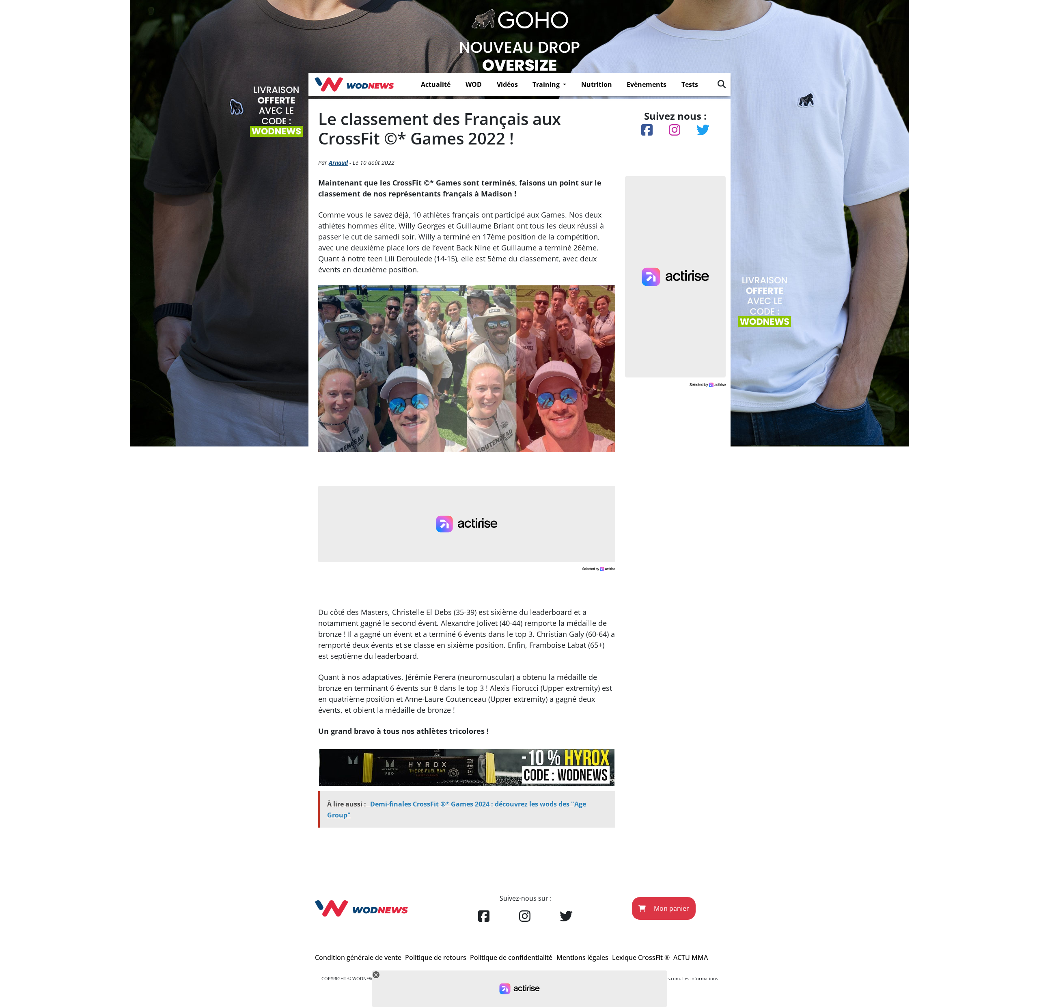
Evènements (646, 84)
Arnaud (338, 162)
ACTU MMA (690, 957)
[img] (722, 84)
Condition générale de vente (358, 957)
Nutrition (596, 84)
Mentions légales (582, 957)
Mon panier (670, 908)
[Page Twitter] (566, 916)
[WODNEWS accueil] (354, 84)
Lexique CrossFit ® (641, 957)
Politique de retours (435, 957)
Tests (689, 84)
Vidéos (507, 84)
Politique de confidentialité (511, 957)
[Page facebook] (483, 916)
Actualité (436, 84)
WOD (474, 84)
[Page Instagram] (524, 916)
